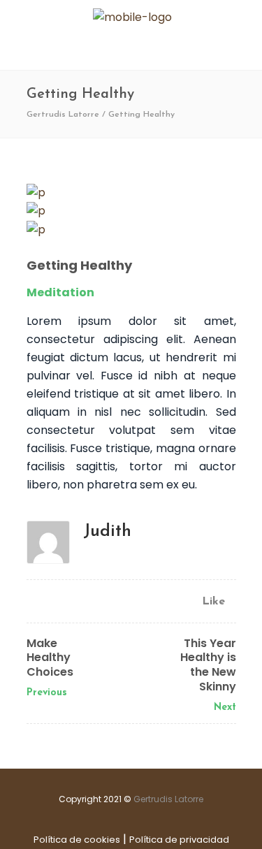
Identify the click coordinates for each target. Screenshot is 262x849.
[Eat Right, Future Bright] (131, 229)
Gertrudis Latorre (63, 114)
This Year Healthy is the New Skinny (208, 665)
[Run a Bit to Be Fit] (131, 192)
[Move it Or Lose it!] (131, 211)
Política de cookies (77, 839)
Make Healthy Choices (50, 658)
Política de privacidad (179, 839)
